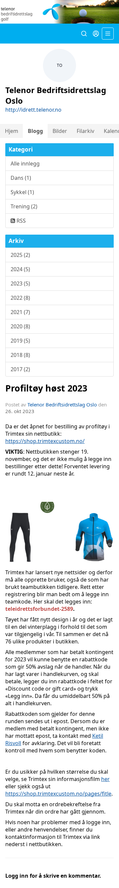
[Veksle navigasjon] (108, 34)
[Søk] (84, 34)
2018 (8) (20, 355)
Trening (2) (24, 206)
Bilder (60, 131)
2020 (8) (20, 326)
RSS (20, 220)
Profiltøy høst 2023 (46, 388)
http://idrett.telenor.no (33, 109)
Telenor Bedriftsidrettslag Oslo (62, 404)
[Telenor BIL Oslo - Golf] (59, 12)
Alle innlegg (25, 163)
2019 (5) (20, 340)
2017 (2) (20, 369)
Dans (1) (21, 177)
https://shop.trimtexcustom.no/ (45, 441)
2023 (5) (20, 283)
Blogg (35, 131)
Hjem (11, 131)
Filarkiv (85, 131)
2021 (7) (20, 312)
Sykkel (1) (22, 192)
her (105, 779)
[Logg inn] (96, 34)
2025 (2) (20, 255)
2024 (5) (20, 269)
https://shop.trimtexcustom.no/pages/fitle (58, 793)
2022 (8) (20, 297)
